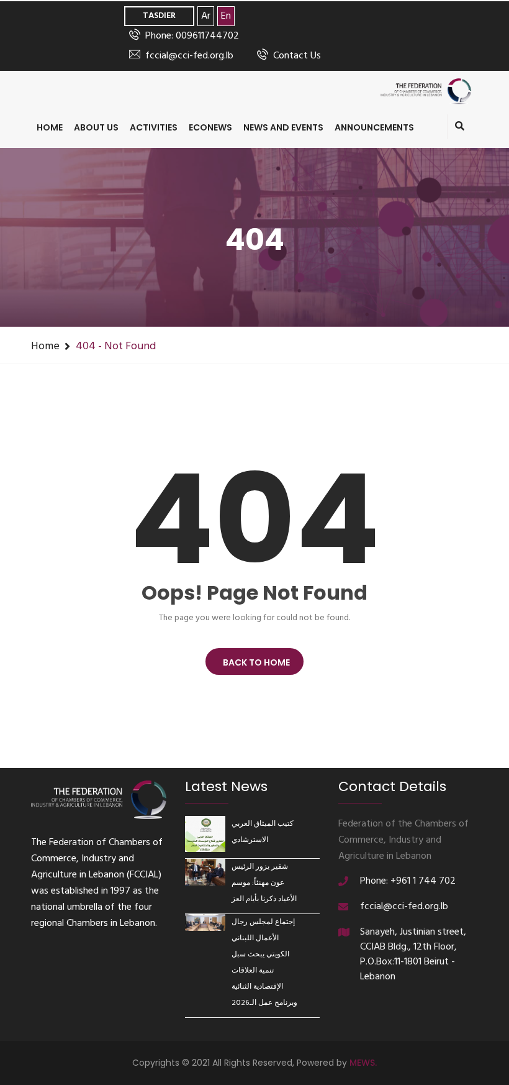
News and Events (283, 127)
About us (96, 127)
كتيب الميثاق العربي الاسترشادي (263, 832)
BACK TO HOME (254, 662)
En (226, 16)
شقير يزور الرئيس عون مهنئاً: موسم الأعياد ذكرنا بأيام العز (264, 883)
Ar (205, 16)
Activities (154, 127)
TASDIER (159, 16)
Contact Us (297, 56)
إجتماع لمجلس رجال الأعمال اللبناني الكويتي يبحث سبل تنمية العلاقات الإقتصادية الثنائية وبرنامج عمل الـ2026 (264, 962)
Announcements (374, 127)
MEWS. (363, 1062)
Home (50, 127)
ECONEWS (210, 127)
